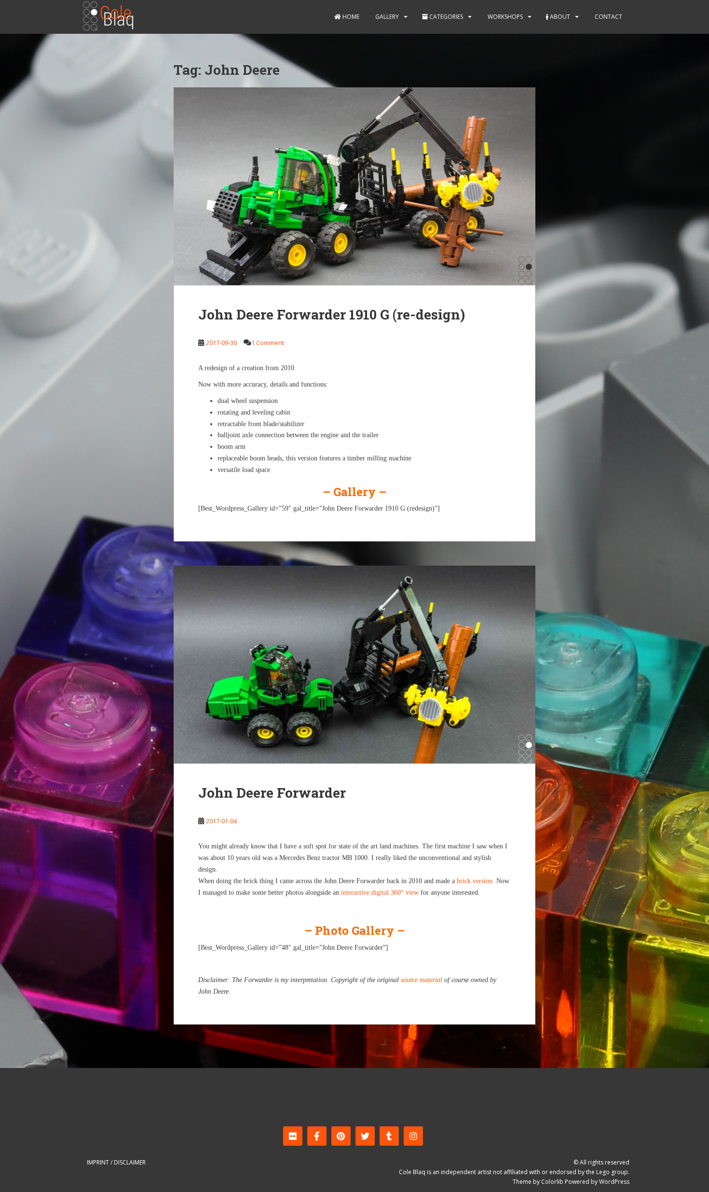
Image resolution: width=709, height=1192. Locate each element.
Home (350, 17)
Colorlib (552, 1182)
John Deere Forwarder (272, 793)
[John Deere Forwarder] (354, 664)
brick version (474, 881)
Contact (607, 17)
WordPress (614, 1182)
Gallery (386, 17)
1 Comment (267, 342)
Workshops (504, 17)
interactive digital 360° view (380, 892)
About (559, 17)
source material (421, 980)
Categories (445, 17)
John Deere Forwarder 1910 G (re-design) (331, 314)
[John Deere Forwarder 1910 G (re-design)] (354, 186)
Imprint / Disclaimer (116, 1162)
